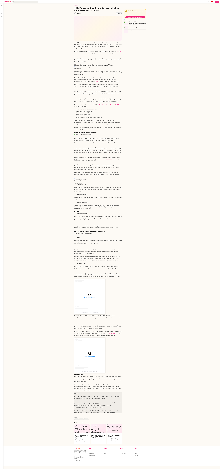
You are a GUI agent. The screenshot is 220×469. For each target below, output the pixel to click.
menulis (97, 81)
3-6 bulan (81, 419)
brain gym (118, 51)
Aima (105, 453)
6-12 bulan (86, 419)
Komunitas (121, 450)
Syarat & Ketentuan (92, 455)
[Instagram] (77, 460)
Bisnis (90, 451)
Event (121, 451)
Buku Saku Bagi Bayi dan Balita (109, 104)
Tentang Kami (91, 450)
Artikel (105, 450)
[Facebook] (75, 460)
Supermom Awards (123, 453)
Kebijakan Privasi (91, 453)
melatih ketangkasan (114, 333)
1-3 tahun (76, 419)
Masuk (217, 1)
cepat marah (109, 159)
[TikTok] (79, 460)
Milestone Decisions (107, 451)
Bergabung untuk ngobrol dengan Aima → (135, 17)
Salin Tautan (120, 13)
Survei (136, 453)
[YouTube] (81, 460)
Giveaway (137, 450)
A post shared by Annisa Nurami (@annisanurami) (90, 312)
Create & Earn (137, 451)
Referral (136, 455)
